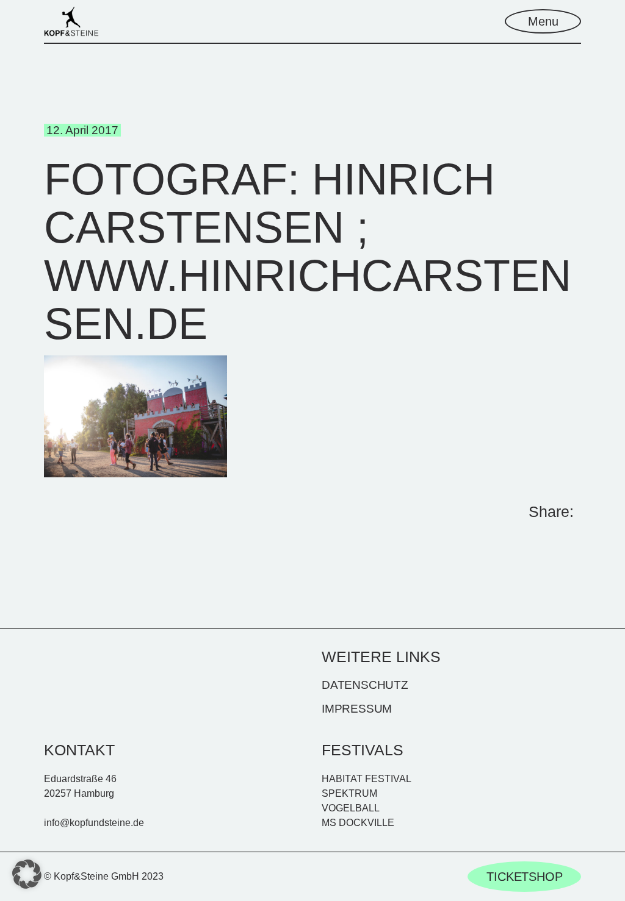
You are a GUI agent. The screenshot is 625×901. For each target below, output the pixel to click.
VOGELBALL (351, 808)
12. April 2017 (82, 130)
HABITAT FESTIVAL (366, 779)
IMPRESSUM (357, 708)
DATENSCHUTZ (365, 684)
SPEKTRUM (349, 793)
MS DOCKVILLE (358, 822)
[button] (27, 874)
